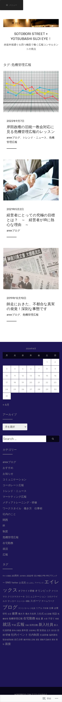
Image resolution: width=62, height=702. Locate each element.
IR (4, 525)
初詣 (54, 613)
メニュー (13, 5)
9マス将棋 (7, 576)
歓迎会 (43, 630)
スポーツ (35, 600)
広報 (5, 554)
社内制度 (34, 634)
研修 (7, 634)
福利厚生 (53, 635)
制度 (5, 531)
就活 (5, 548)
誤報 (33, 640)
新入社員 (46, 624)
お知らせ (8, 473)
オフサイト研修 (26, 590)
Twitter (14, 582)
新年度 (25, 630)
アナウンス (39, 583)
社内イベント (19, 634)
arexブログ (13, 137)
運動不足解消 (45, 640)
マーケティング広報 (14, 496)
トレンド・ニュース (34, 137)
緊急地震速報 (8, 640)
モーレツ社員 (29, 608)
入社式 (40, 613)
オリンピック (43, 590)
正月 (48, 630)
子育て (51, 618)
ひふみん (30, 583)
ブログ (10, 607)
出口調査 (48, 614)
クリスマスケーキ (16, 596)
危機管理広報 (31, 314)
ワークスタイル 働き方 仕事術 (22, 508)
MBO (39, 576)
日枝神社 (32, 630)
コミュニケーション (14, 479)
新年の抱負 (16, 630)
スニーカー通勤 (23, 601)
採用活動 (33, 625)
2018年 (23, 576)
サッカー (12, 601)
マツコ (21, 608)
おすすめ (8, 467)
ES (35, 576)
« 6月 (6, 404)
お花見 (22, 582)
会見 (9, 614)
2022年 (30, 576)
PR (43, 575)
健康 (15, 613)
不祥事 (45, 608)
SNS (8, 582)
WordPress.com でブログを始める (30, 694)
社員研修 (44, 635)
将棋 (57, 619)
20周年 (15, 575)
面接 (8, 643)
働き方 (21, 613)
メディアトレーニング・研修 (20, 502)
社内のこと (9, 514)
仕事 (51, 608)
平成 (14, 625)
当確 (27, 625)
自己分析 (18, 639)
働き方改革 (30, 613)
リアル (39, 608)
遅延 (37, 640)
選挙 (53, 640)
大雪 (45, 619)
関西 (5, 519)
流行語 (54, 630)
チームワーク (47, 601)
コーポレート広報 (13, 485)
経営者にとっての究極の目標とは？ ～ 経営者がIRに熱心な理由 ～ (31, 220)
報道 (38, 618)
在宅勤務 (8, 543)
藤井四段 (27, 640)
